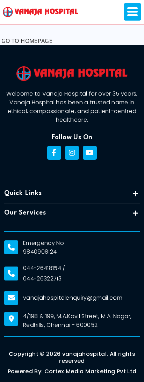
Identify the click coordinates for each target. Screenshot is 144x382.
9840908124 (40, 252)
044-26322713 (42, 279)
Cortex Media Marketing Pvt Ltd (90, 371)
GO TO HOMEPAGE (26, 41)
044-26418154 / (44, 268)
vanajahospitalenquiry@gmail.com (72, 298)
